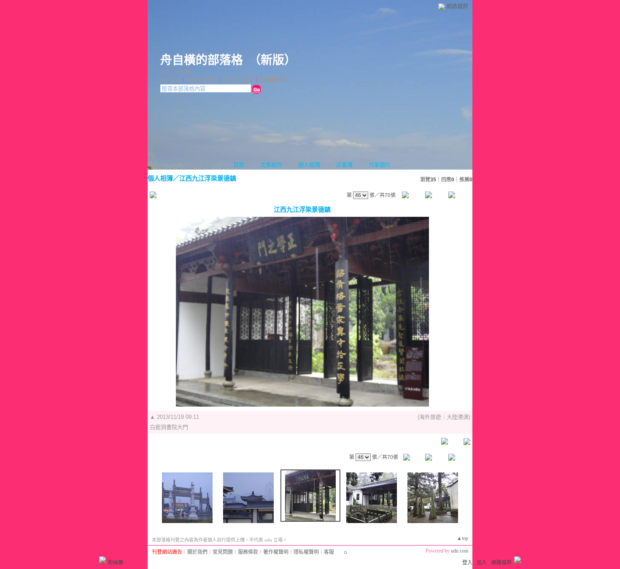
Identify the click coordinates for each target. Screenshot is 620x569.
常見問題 (223, 552)
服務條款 (248, 552)
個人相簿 (309, 165)
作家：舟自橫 (175, 72)
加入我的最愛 (239, 80)
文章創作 (271, 165)
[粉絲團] (102, 559)
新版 (272, 60)
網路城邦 (457, 6)
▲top (462, 538)
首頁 (238, 165)
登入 (467, 563)
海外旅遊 (430, 417)
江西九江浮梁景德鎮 (207, 178)
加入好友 (170, 80)
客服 (329, 552)
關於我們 (197, 552)
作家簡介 (380, 165)
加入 (482, 563)
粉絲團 (115, 563)
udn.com (459, 551)
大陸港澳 (458, 417)
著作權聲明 (275, 552)
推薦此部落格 (202, 80)
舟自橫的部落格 (201, 60)
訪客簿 (344, 165)
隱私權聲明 (306, 552)
